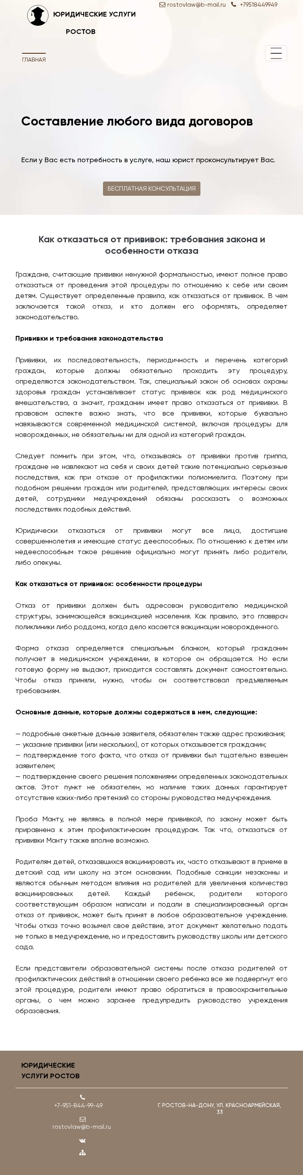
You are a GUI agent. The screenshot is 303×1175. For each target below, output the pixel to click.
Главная (34, 59)
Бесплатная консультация (152, 188)
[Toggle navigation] (276, 53)
